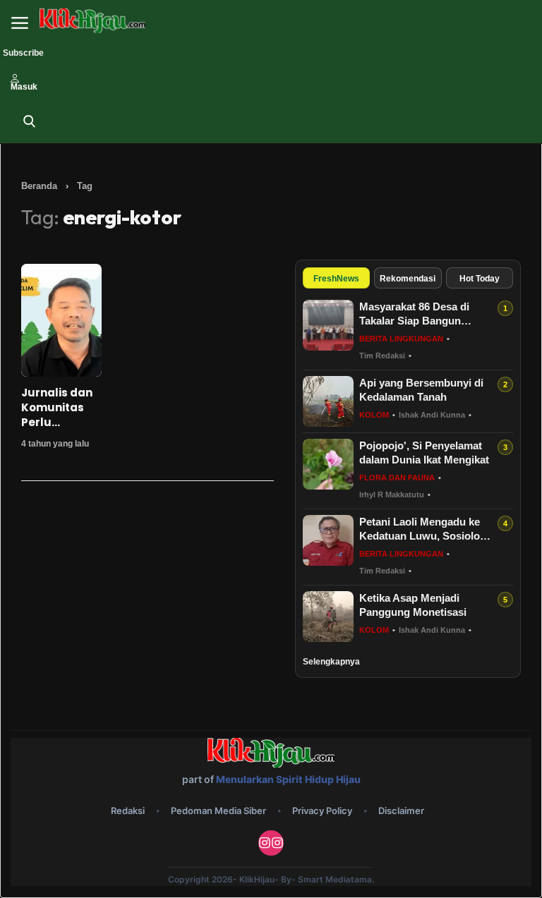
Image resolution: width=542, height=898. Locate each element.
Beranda (39, 186)
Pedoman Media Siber (218, 810)
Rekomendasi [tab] (407, 279)
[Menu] (20, 23)
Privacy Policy (322, 810)
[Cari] (29, 121)
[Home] (92, 20)
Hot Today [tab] (479, 279)
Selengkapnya (331, 662)
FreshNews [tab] (336, 279)
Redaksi (128, 810)
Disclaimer (401, 810)
